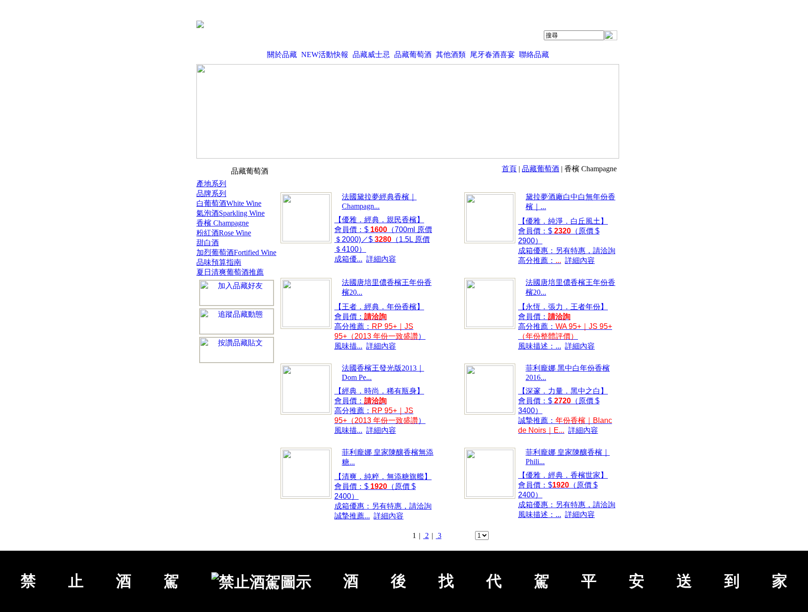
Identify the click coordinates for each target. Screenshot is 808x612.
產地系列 (211, 184)
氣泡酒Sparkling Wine (230, 213)
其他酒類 (451, 54)
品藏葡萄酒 (413, 54)
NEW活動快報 (324, 54)
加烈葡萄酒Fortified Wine (236, 252)
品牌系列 (211, 193)
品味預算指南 (218, 262)
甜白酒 (207, 243)
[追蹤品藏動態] (236, 321)
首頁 (509, 169)
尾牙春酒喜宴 (492, 54)
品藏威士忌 (371, 54)
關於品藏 (282, 54)
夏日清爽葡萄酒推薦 (230, 272)
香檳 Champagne (222, 223)
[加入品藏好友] (236, 293)
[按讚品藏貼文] (236, 350)
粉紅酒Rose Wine (223, 233)
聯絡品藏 (534, 54)
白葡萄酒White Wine (228, 203)
